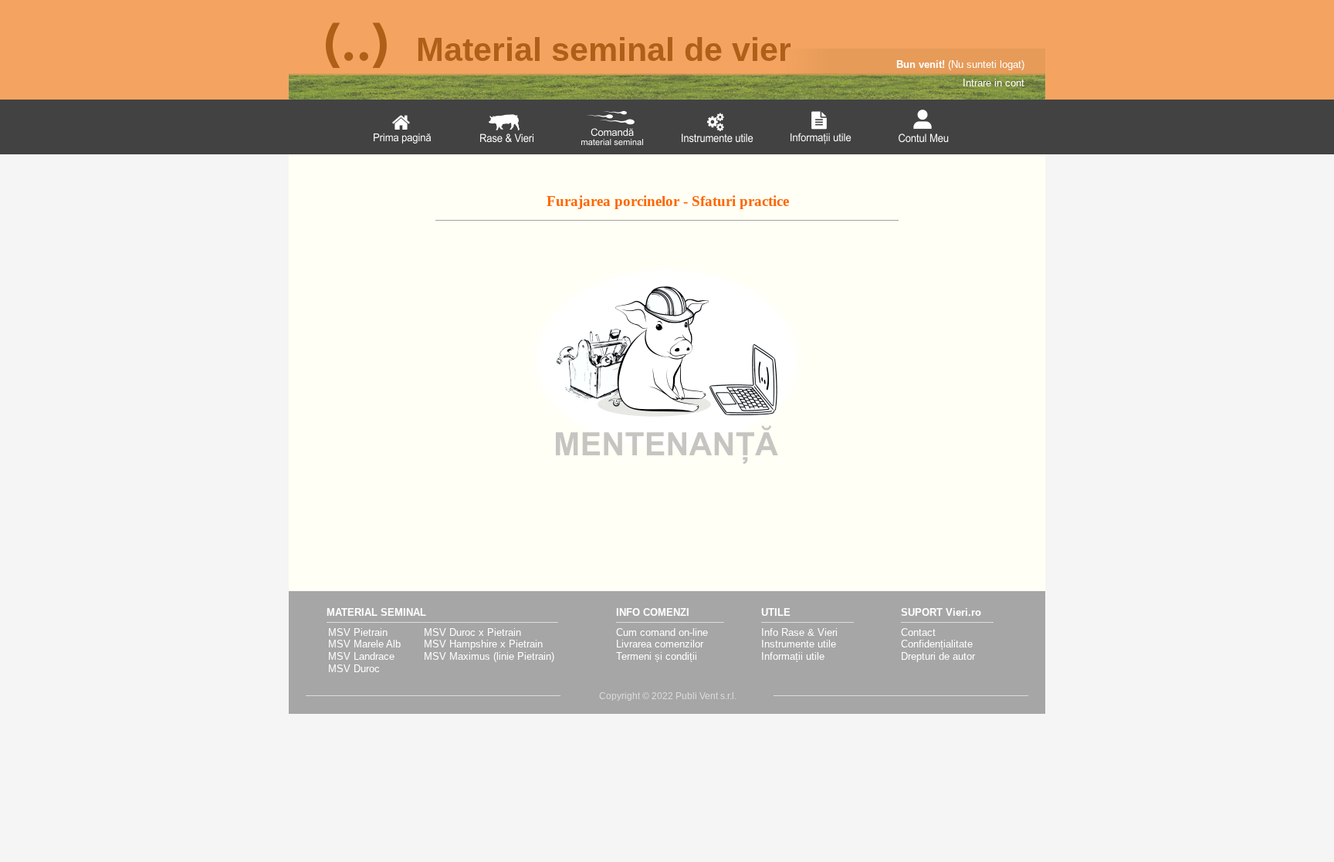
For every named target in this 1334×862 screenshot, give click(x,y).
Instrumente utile (798, 644)
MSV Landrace (361, 656)
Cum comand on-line (662, 632)
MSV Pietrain (358, 632)
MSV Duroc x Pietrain (472, 632)
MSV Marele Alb (364, 644)
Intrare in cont (993, 83)
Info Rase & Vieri (799, 632)
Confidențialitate (937, 644)
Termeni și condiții (656, 656)
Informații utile (792, 656)
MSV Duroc (354, 668)
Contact (918, 632)
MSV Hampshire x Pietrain (483, 644)
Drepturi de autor (938, 656)
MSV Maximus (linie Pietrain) (489, 656)
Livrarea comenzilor (659, 644)
